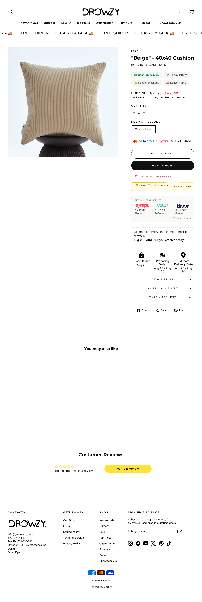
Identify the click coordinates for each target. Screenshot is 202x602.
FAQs (66, 525)
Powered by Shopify (101, 586)
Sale (64, 22)
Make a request (162, 297)
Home (134, 50)
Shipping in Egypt (162, 288)
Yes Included (143, 129)
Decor (146, 22)
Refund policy (71, 531)
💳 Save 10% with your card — (163, 186)
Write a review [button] (128, 468)
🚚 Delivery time (176, 82)
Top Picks (83, 22)
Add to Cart (29, 420)
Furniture (126, 22)
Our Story (69, 520)
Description (162, 279)
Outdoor (49, 22)
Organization (104, 22)
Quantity (139, 105)
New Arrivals (29, 22)
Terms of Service (73, 537)
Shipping (153, 97)
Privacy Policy (72, 543)
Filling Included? (147, 121)
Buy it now (162, 165)
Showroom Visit (171, 22)
